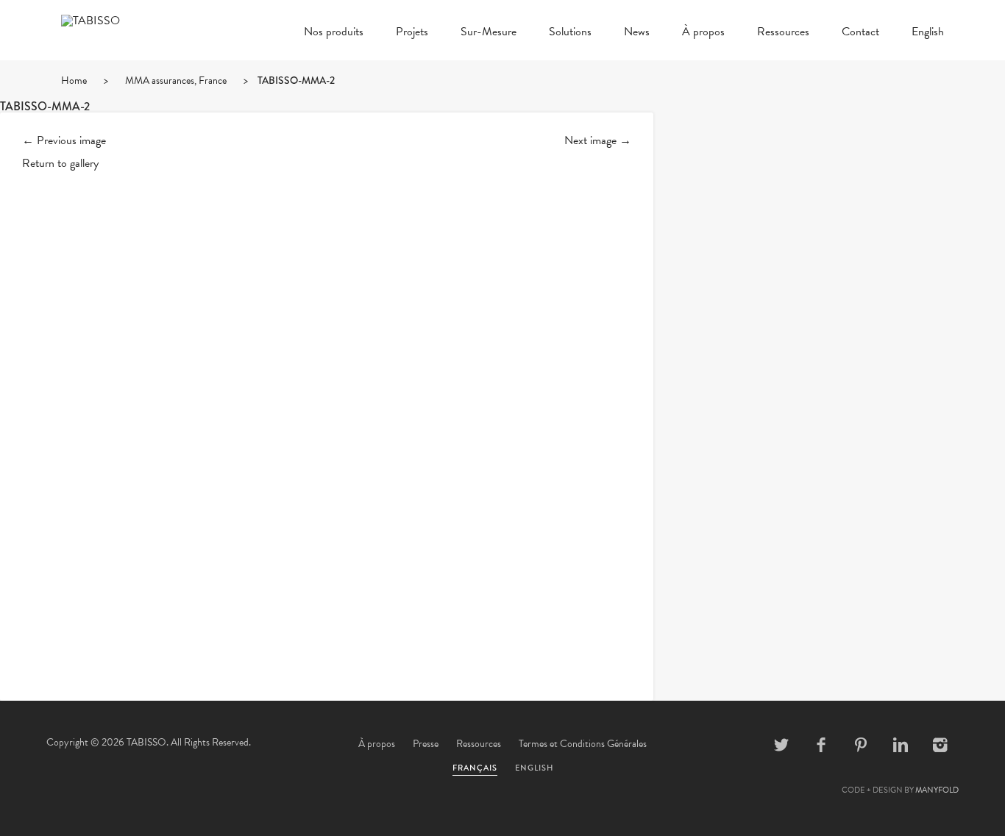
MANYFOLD (937, 790)
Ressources (783, 33)
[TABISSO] (134, 20)
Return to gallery (60, 163)
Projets (412, 33)
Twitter (781, 744)
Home (74, 80)
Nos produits (333, 33)
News (637, 33)
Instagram (940, 744)
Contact (860, 33)
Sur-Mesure (488, 33)
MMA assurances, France (176, 80)
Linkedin (900, 744)
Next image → (597, 140)
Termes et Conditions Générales (583, 743)
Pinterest (860, 744)
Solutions (570, 33)
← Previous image (64, 140)
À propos (703, 33)
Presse (425, 743)
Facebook (821, 744)
